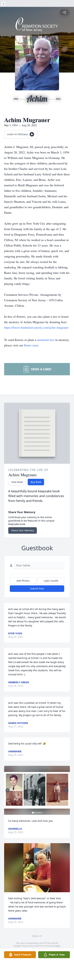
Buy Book (36, 482)
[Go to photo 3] (37, 812)
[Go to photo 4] (39, 812)
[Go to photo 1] (33, 813)
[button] (37, 790)
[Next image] (66, 790)
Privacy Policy (27, 945)
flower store (31, 345)
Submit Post (37, 588)
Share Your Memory (22, 530)
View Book (17, 482)
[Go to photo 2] (35, 812)
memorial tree (45, 340)
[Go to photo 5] (41, 812)
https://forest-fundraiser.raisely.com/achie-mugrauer (36, 327)
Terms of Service (46, 945)
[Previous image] (8, 790)
